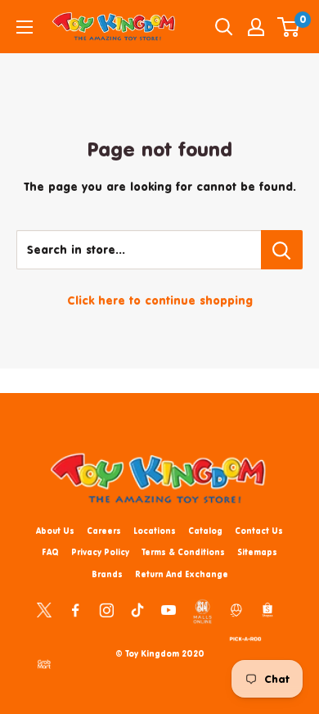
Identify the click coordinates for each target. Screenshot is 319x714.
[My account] (256, 27)
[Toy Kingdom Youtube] (168, 609)
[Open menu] (24, 27)
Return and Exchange (181, 574)
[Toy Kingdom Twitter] (44, 609)
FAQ (50, 552)
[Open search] (224, 27)
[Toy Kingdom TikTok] (137, 609)
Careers (104, 531)
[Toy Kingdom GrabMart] (44, 663)
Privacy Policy (100, 552)
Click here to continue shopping (160, 300)
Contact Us (259, 531)
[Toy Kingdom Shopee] (267, 609)
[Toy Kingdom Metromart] (236, 609)
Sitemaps (257, 552)
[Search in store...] (282, 249)
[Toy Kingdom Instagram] (106, 609)
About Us (55, 531)
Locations (154, 531)
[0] (289, 27)
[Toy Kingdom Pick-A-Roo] (245, 636)
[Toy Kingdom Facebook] (75, 609)
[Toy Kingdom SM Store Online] (202, 612)
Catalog (205, 531)
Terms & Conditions (183, 552)
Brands (107, 574)
